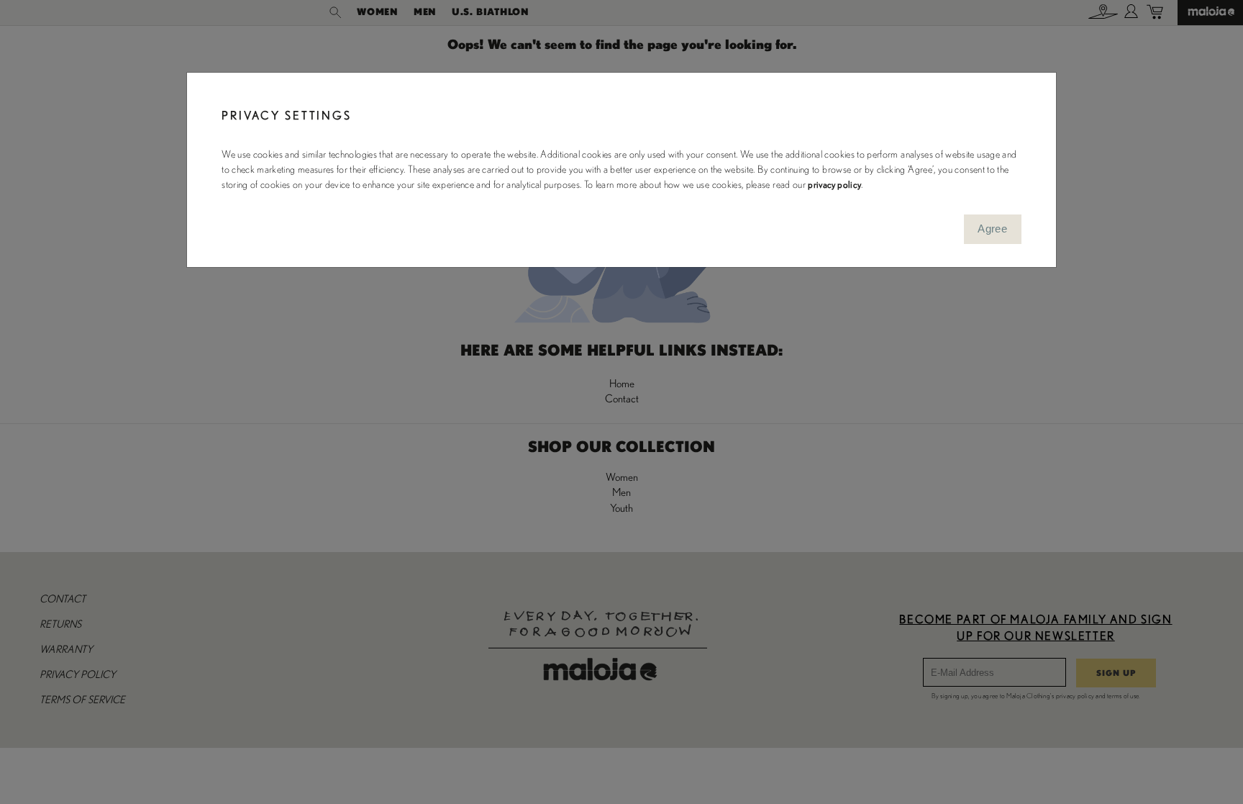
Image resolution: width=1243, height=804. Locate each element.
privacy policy (834, 185)
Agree (992, 228)
